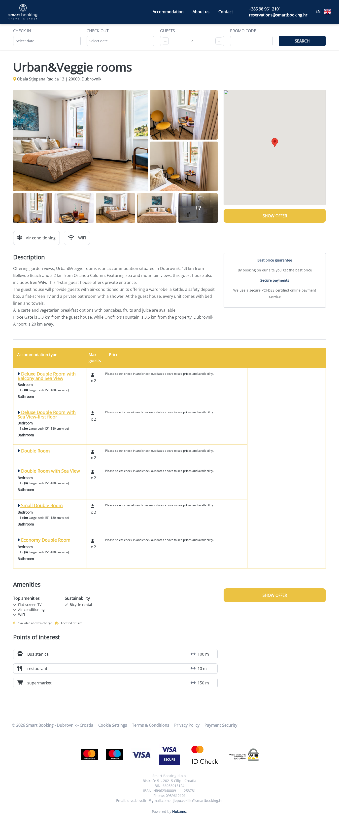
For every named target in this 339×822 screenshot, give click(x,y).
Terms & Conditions (150, 725)
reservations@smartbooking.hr (278, 15)
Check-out (98, 31)
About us (201, 11)
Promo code (243, 31)
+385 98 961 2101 (265, 9)
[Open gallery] (80, 140)
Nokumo (179, 811)
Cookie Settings (112, 725)
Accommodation (168, 11)
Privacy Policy (187, 725)
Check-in (22, 31)
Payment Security (220, 725)
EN (318, 11)
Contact (225, 11)
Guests (167, 31)
